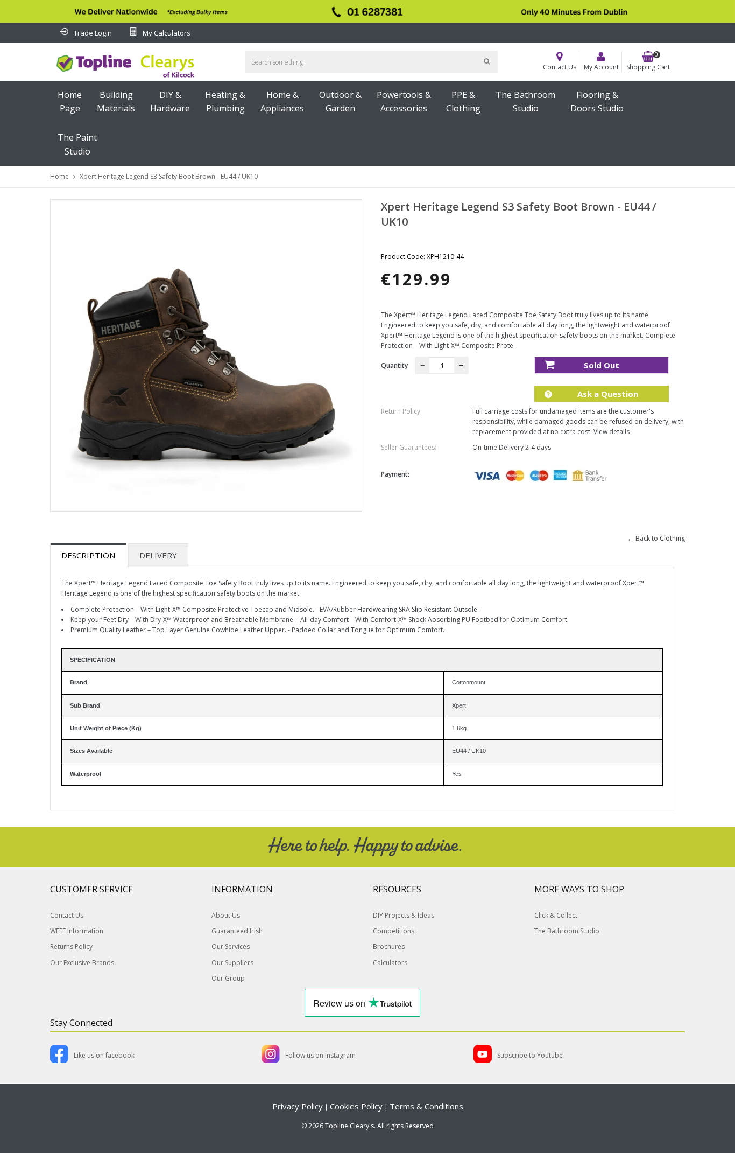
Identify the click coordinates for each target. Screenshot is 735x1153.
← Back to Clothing (656, 538)
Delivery (158, 555)
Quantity (394, 365)
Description (88, 555)
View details (611, 431)
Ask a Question (606, 393)
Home (59, 176)
